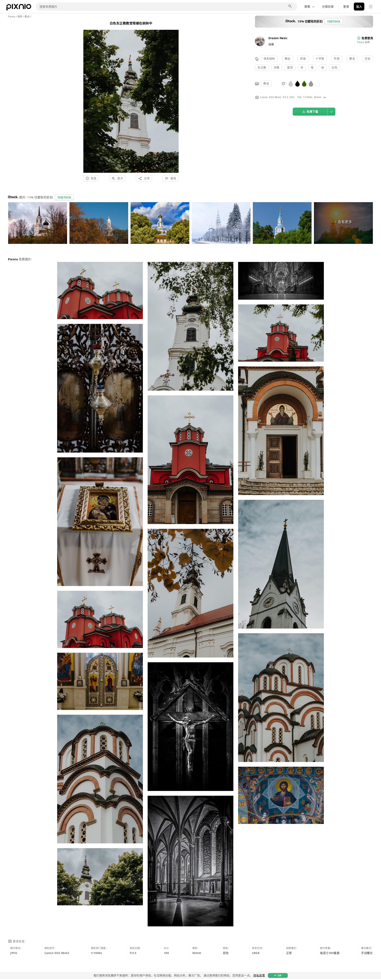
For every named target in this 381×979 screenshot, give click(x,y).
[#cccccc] (290, 83)
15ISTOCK (64, 197)
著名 (352, 58)
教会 (288, 58)
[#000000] (297, 83)
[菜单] (371, 7)
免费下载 (312, 111)
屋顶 (290, 67)
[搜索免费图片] (290, 6)
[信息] (324, 97)
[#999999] (311, 83)
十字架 (320, 58)
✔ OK (278, 975)
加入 (359, 6)
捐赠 (271, 44)
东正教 (262, 67)
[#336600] (304, 83)
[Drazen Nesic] (260, 45)
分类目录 (328, 6)
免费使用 (367, 38)
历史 (367, 58)
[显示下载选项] (331, 112)
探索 (307, 6)
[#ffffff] (317, 83)
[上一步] (87, 96)
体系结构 (269, 58)
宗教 (277, 67)
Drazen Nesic (277, 38)
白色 (334, 67)
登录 (346, 6)
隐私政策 (259, 975)
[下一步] (174, 96)
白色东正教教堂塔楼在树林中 (131, 23)
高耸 (303, 58)
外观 (337, 58)
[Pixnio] (18, 8)
